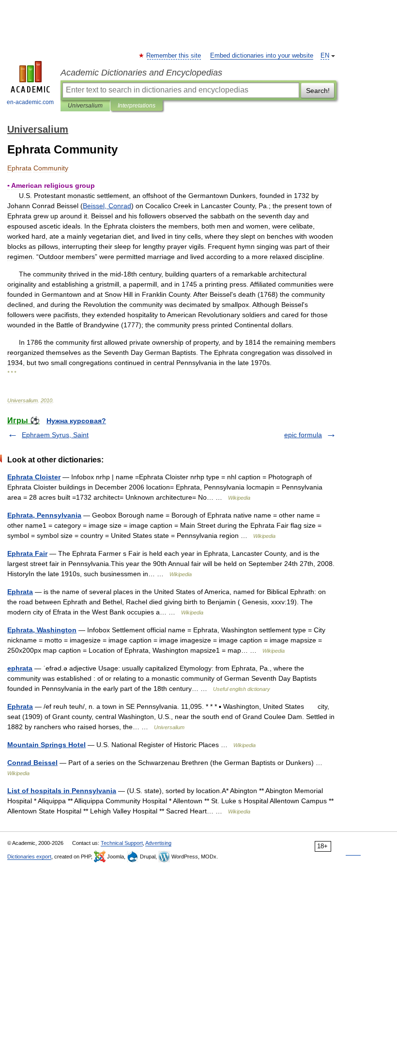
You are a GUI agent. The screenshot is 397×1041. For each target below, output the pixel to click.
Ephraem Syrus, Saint (55, 435)
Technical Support (122, 843)
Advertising (158, 843)
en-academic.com (30, 102)
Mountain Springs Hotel (46, 745)
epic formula (303, 435)
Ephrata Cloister (34, 477)
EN (325, 55)
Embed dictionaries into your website (261, 55)
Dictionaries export (29, 856)
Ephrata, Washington (41, 630)
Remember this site (174, 55)
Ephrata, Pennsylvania (44, 515)
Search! (318, 90)
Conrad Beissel (32, 762)
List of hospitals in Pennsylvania (61, 791)
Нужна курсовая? (76, 421)
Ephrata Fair (27, 553)
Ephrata (20, 592)
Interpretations (136, 105)
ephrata (19, 668)
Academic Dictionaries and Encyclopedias (141, 72)
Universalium (85, 105)
